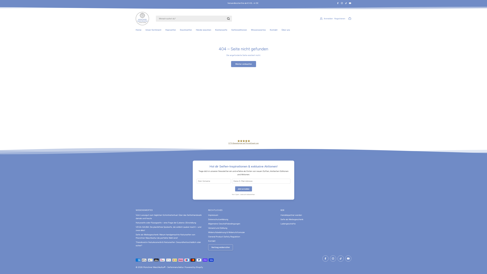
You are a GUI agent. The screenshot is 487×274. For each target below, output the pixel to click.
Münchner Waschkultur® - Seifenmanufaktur (163, 267)
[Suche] (228, 18)
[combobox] (194, 19)
